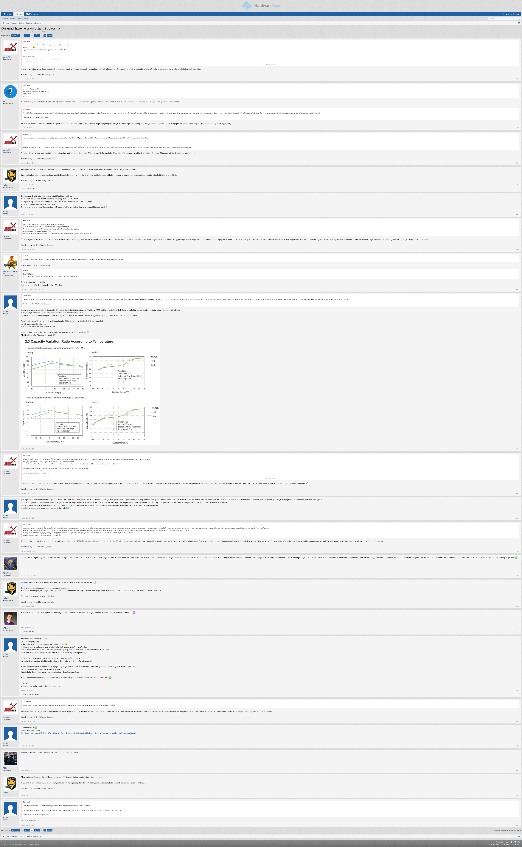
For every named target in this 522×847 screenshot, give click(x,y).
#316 (517, 721)
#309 (517, 493)
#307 (517, 289)
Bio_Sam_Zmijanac (10, 272)
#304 (517, 185)
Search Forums (9, 19)
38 (45, 35)
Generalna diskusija (17, 32)
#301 (517, 79)
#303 (517, 163)
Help (506, 842)
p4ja (33, 694)
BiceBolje (7, 573)
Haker (5, 185)
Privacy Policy (505, 844)
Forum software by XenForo (21, 844)
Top (515, 842)
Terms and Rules (494, 844)
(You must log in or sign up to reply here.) (507, 830)
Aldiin (5, 768)
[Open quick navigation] (519, 23)
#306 (517, 249)
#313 (517, 606)
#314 (517, 627)
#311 (517, 551)
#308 (517, 449)
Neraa (26, 694)
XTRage (6, 628)
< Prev (14, 35)
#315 (517, 690)
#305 (517, 214)
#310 (517, 518)
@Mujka (24, 582)
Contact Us (499, 842)
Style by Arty (516, 844)
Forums (18, 14)
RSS (519, 842)
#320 (517, 825)
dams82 (6, 57)
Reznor (34, 32)
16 (32, 35)
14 (25, 35)
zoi (4, 101)
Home (511, 842)
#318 (517, 770)
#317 (517, 746)
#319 (517, 795)
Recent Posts (23, 19)
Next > (49, 35)
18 (38, 35)
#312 (517, 576)
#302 (517, 128)
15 (28, 35)
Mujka (5, 212)
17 (35, 35)
